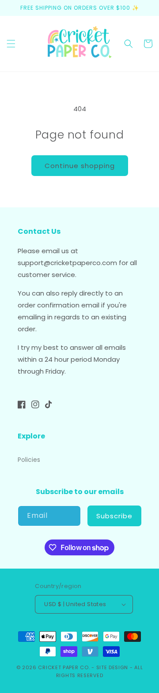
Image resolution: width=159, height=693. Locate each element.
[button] (11, 43)
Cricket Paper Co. (64, 667)
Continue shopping (80, 165)
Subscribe (114, 516)
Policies (29, 459)
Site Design (112, 667)
